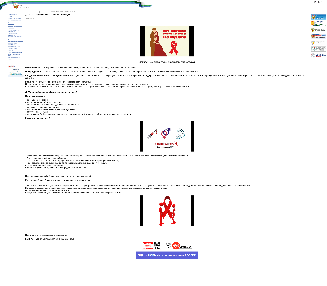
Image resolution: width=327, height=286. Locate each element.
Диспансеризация (12, 33)
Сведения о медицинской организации (14, 23)
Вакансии (10, 50)
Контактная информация (14, 57)
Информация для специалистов (12, 43)
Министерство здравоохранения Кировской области (15, 36)
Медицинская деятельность (15, 20)
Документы (11, 28)
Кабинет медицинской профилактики (13, 31)
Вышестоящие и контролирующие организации (15, 40)
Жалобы (10, 59)
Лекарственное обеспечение (15, 52)
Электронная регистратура (14, 18)
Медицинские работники (14, 46)
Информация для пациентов (15, 26)
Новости (10, 16)
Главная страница (45, 11)
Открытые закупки (12, 48)
